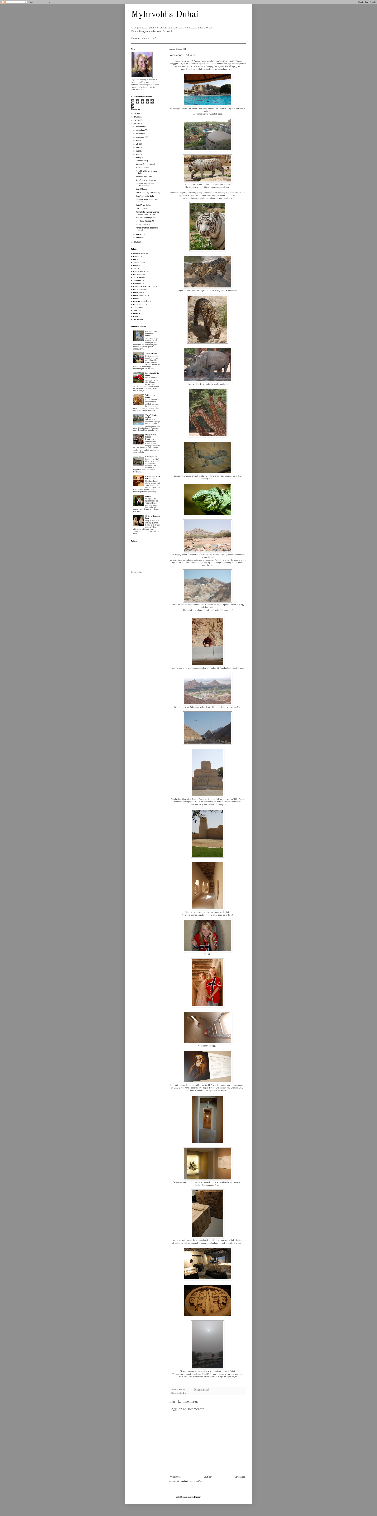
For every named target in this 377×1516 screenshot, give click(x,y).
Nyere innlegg (175, 1477)
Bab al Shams (141, 189)
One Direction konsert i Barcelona (150, 437)
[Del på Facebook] (204, 1389)
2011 (136, 124)
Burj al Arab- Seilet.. (143, 205)
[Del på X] (201, 1389)
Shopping (137, 262)
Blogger (197, 1497)
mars (138, 158)
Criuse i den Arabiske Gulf (143, 286)
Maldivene (137, 292)
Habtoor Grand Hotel (143, 177)
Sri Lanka (137, 277)
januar (138, 238)
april (138, 154)
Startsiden (208, 1477)
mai (137, 151)
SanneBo (137, 307)
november (140, 130)
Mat (134, 259)
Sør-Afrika (137, 280)
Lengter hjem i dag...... (144, 224)
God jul (148, 496)
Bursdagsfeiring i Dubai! (145, 164)
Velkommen (138, 319)
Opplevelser (181, 1393)
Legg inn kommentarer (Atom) (192, 1481)
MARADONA (138, 314)
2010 (136, 242)
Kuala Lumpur (139, 305)
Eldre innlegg (239, 1477)
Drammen (137, 283)
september (140, 137)
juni (137, 147)
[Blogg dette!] (198, 1389)
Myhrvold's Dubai (164, 14)
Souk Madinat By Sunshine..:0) (147, 193)
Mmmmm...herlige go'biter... (146, 218)
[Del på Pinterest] (207, 1389)
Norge (135, 316)
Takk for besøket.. (142, 209)
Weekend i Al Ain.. (142, 168)
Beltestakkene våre (141, 301)
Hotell (135, 256)
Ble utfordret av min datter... (146, 180)
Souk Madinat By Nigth (144, 196)
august (139, 140)
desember (140, 127)
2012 (136, 120)
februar (139, 234)
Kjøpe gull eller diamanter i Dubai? (151, 334)
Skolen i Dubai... (151, 353)
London (136, 298)
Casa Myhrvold (139, 271)
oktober (139, 134)
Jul (134, 268)
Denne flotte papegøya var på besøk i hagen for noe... (147, 213)
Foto (135, 265)
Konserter (137, 274)
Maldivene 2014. (140, 295)
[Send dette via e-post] (195, 1389)
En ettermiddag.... (142, 161)
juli (137, 144)
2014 (136, 113)
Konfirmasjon (138, 289)
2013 (136, 117)
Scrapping (137, 310)
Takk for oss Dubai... (150, 396)
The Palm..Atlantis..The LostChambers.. (144, 184)
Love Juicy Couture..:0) (144, 221)
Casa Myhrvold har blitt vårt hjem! (153, 477)
